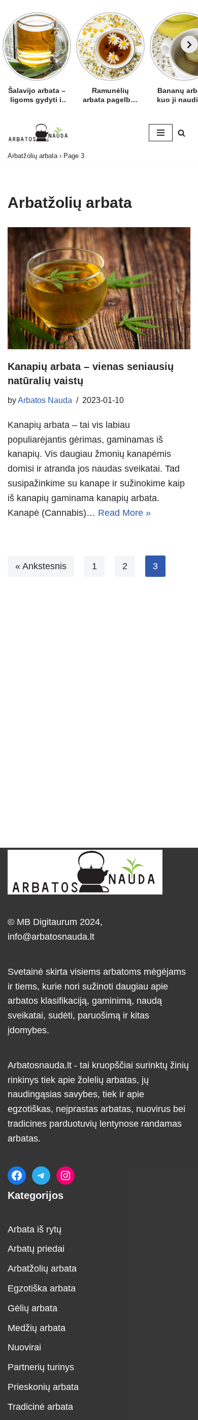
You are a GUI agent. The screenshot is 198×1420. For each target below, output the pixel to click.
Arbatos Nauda (45, 400)
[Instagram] (65, 1175)
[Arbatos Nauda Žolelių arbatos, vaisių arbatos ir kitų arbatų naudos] (38, 132)
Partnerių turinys (41, 1367)
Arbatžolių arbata (32, 156)
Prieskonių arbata (43, 1387)
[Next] (189, 44)
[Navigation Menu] (161, 132)
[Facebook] (17, 1175)
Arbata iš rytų (34, 1229)
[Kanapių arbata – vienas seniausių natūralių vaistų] (99, 288)
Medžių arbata (36, 1328)
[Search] (181, 133)
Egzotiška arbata (42, 1288)
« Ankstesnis (41, 566)
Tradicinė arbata (40, 1407)
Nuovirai (24, 1347)
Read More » (124, 513)
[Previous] (8, 44)
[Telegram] (41, 1175)
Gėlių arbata (32, 1308)
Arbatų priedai (36, 1249)
